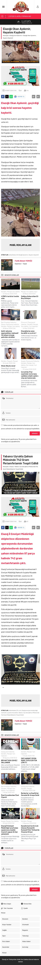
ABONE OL (21, 96)
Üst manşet (29, 365)
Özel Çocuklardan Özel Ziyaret (10, 796)
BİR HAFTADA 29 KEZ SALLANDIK (9, 761)
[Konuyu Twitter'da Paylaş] (7, 96)
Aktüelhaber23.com (15, 710)
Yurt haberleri (33, 326)
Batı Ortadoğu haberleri (8, 322)
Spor (35, 292)
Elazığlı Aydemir (23, 255)
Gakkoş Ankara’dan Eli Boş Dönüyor (29, 297)
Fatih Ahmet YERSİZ (23, 261)
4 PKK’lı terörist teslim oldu (10, 297)
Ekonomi (24, 322)
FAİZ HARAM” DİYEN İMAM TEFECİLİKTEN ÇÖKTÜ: (29, 760)
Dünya (3, 324)
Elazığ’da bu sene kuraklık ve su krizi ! (28, 332)
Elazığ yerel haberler (16, 35)
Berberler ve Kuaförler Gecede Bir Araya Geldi (30, 794)
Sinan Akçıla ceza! (8, 366)
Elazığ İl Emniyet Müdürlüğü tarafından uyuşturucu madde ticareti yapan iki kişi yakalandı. (9, 830)
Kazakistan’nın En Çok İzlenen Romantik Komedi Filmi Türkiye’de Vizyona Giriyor (30, 829)
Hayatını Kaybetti (34, 255)
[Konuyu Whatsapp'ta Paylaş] (11, 96)
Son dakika (16, 292)
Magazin (9, 361)
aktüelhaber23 (13, 255)
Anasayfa (5, 35)
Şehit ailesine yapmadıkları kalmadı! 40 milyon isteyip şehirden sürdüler (10, 334)
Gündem (3, 292)
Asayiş (23, 361)
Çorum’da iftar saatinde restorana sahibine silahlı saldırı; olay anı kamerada (29, 375)
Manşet (9, 292)
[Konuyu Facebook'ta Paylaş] (3, 96)
